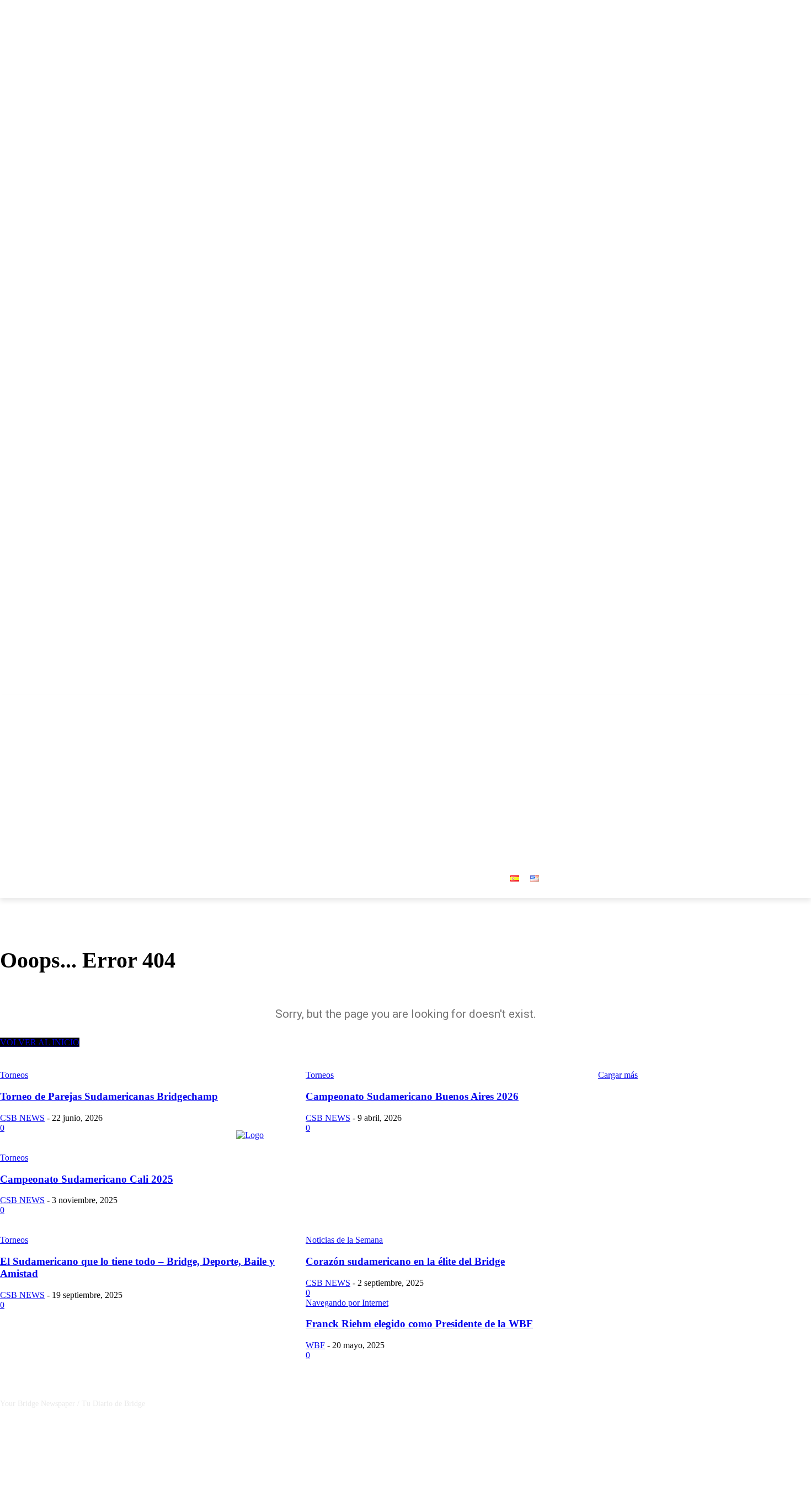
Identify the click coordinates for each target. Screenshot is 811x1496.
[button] (489, 777)
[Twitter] (789, 702)
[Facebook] (759, 702)
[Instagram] (774, 702)
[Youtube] (804, 702)
